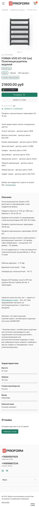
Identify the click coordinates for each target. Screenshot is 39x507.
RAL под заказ (23, 73)
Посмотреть (11, 185)
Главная (5, 10)
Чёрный (13, 73)
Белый (5, 73)
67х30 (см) (7, 68)
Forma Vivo (31, 10)
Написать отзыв (10, 431)
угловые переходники (10, 77)
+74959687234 (10, 463)
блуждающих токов (10, 300)
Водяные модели (18, 10)
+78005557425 (10, 456)
